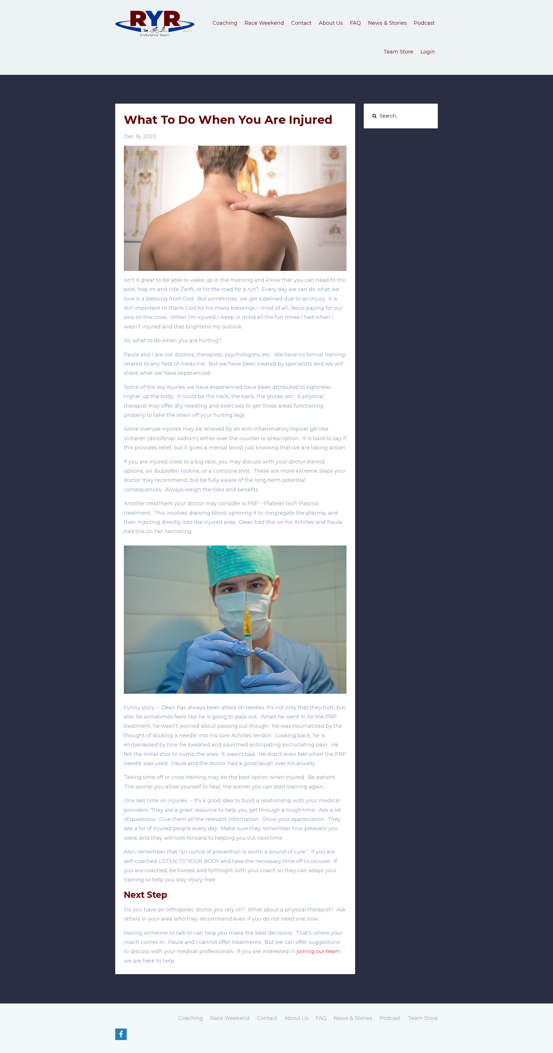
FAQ (355, 23)
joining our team (318, 951)
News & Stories (387, 23)
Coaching (225, 23)
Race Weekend (264, 23)
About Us (331, 23)
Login (428, 52)
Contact (301, 23)
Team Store (398, 52)
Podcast (424, 23)
